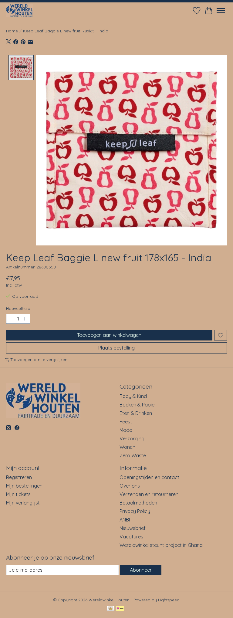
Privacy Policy (135, 511)
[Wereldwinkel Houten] (19, 10)
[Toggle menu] (221, 11)
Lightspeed (169, 599)
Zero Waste (133, 455)
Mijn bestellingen (24, 486)
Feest (126, 422)
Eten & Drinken (136, 413)
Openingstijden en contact (149, 477)
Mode (126, 430)
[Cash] (110, 609)
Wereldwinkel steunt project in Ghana (161, 545)
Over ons (130, 486)
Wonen (127, 447)
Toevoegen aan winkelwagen (109, 335)
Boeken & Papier (138, 405)
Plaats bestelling (116, 348)
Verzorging (132, 439)
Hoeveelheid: (18, 308)
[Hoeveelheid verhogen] (25, 319)
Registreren (19, 477)
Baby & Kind (133, 396)
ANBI (125, 520)
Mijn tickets (18, 494)
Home (12, 30)
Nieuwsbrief (133, 528)
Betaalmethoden (138, 503)
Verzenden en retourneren (149, 494)
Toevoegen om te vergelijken (39, 359)
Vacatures (131, 537)
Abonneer (141, 570)
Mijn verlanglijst (23, 503)
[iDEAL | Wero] (120, 609)
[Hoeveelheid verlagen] (12, 319)
